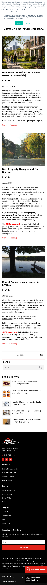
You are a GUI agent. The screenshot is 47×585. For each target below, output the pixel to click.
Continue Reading (9, 125)
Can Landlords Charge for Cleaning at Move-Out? (26, 412)
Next (41, 355)
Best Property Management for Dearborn (20, 170)
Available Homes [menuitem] (8, 477)
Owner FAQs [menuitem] (6, 498)
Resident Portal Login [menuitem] (9, 469)
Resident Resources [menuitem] (9, 473)
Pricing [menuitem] (4, 502)
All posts (20, 355)
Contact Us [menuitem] (6, 523)
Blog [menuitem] (3, 519)
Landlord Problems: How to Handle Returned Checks (26, 403)
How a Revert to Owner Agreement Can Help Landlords (26, 392)
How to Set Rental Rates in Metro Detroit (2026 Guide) (21, 74)
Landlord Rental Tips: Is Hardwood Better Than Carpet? (26, 420)
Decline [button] (28, 23)
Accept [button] (19, 23)
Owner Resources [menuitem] (8, 494)
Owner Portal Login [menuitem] (9, 490)
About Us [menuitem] (5, 512)
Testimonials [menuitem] (6, 516)
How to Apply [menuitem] (7, 480)
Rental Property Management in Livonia (20, 283)
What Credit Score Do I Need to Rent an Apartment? (25, 382)
